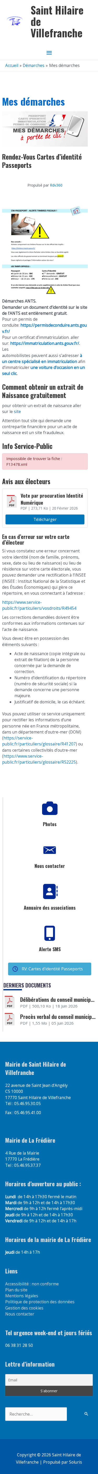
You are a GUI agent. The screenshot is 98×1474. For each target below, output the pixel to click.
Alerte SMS (50, 949)
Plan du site (16, 1290)
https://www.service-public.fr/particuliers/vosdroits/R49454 (39, 605)
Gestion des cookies (24, 1308)
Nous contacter (49, 865)
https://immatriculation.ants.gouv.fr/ (44, 343)
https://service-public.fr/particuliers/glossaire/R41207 (39, 741)
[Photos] (50, 808)
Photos (49, 824)
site (17, 411)
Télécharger (45, 519)
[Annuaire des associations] (50, 892)
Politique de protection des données (39, 1302)
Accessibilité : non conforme (32, 1284)
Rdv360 (56, 185)
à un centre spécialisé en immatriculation (42, 358)
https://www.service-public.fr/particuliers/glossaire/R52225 (39, 759)
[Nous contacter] (50, 850)
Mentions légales (21, 1296)
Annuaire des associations (50, 907)
